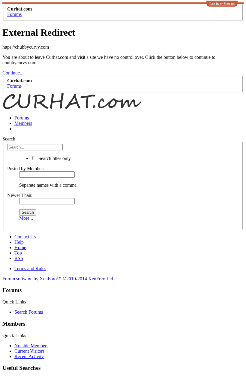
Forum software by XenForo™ (58, 278)
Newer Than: (19, 195)
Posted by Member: (25, 168)
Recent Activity (29, 356)
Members (23, 123)
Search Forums (28, 312)
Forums (21, 117)
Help (19, 242)
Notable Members (31, 345)
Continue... (12, 72)
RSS (18, 258)
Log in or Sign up (222, 3)
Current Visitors (29, 351)
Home (20, 247)
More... (26, 218)
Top (18, 252)
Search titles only (54, 158)
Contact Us (25, 236)
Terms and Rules (30, 268)
